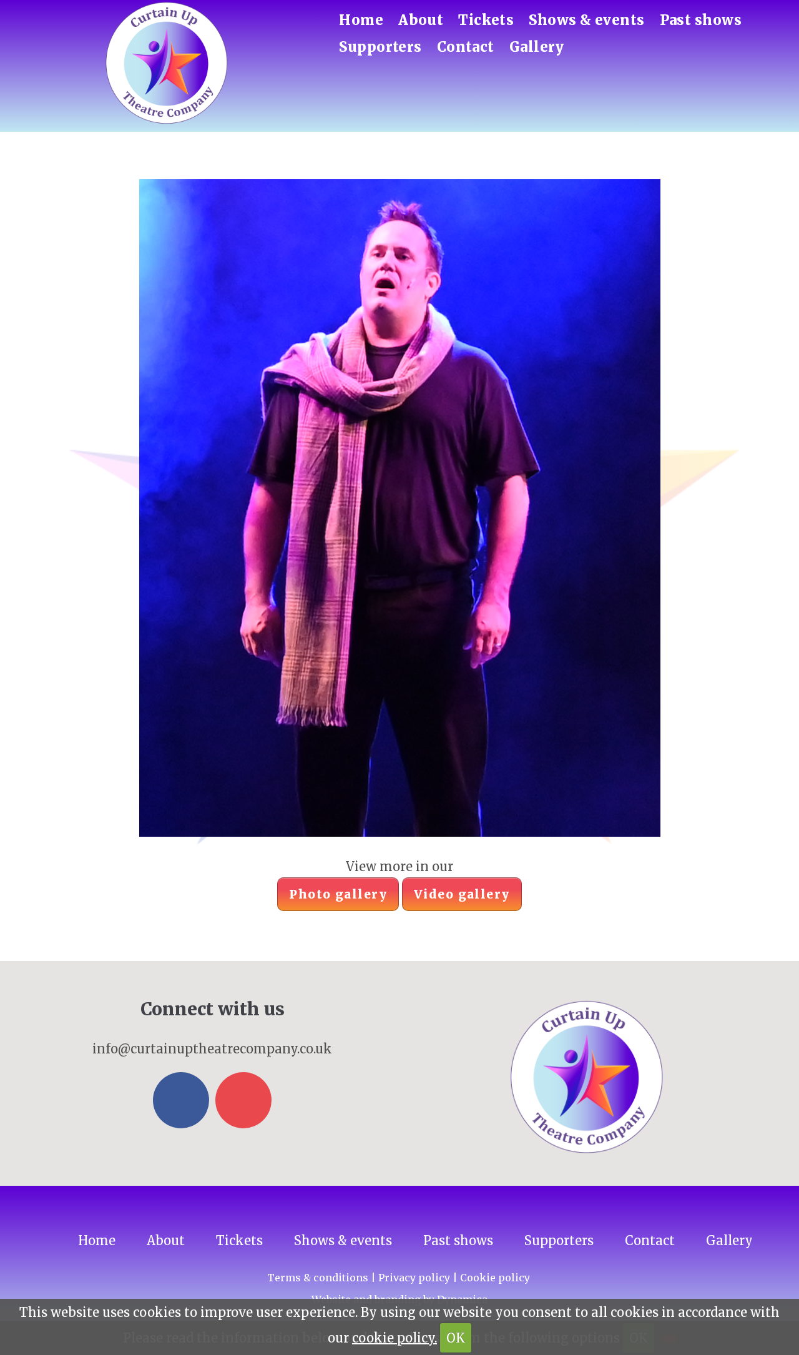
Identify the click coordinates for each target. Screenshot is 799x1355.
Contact (465, 47)
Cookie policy (495, 1277)
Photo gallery (338, 894)
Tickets (486, 20)
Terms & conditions (317, 1277)
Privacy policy (414, 1277)
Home (361, 20)
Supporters (380, 47)
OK (455, 1338)
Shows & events (586, 20)
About (420, 20)
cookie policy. (394, 1338)
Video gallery (462, 894)
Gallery (536, 47)
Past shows (701, 20)
